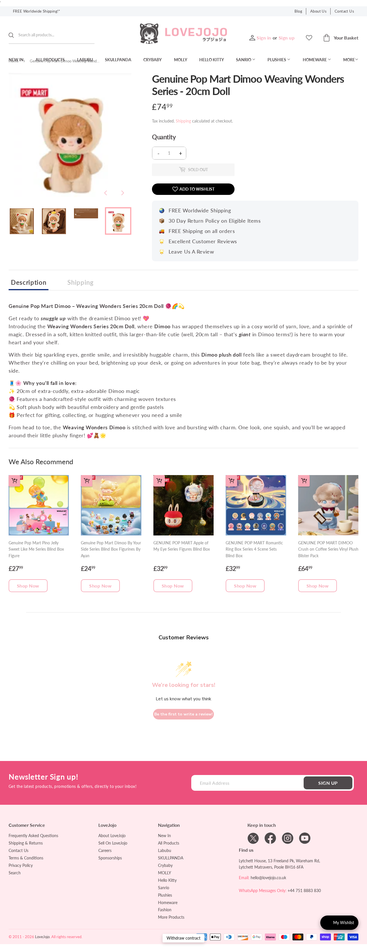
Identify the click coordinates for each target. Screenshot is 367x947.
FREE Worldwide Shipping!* (36, 11)
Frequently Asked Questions (33, 835)
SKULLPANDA (118, 59)
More (349, 59)
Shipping (183, 120)
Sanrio (244, 59)
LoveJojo (42, 936)
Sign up (286, 37)
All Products (50, 59)
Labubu (85, 59)
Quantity (164, 137)
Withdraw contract (183, 938)
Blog (298, 11)
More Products (171, 917)
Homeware (315, 59)
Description (28, 282)
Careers (105, 850)
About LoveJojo (112, 835)
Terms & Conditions (26, 857)
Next (122, 192)
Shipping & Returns (26, 843)
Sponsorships (110, 857)
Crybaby (152, 59)
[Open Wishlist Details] (309, 38)
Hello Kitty (211, 59)
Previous (105, 192)
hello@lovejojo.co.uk (268, 877)
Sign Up (327, 783)
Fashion (164, 909)
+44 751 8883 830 (304, 890)
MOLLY (180, 59)
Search (15, 872)
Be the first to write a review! (183, 714)
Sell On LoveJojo (112, 843)
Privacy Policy (21, 865)
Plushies (277, 59)
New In (16, 59)
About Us (318, 11)
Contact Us (344, 11)
